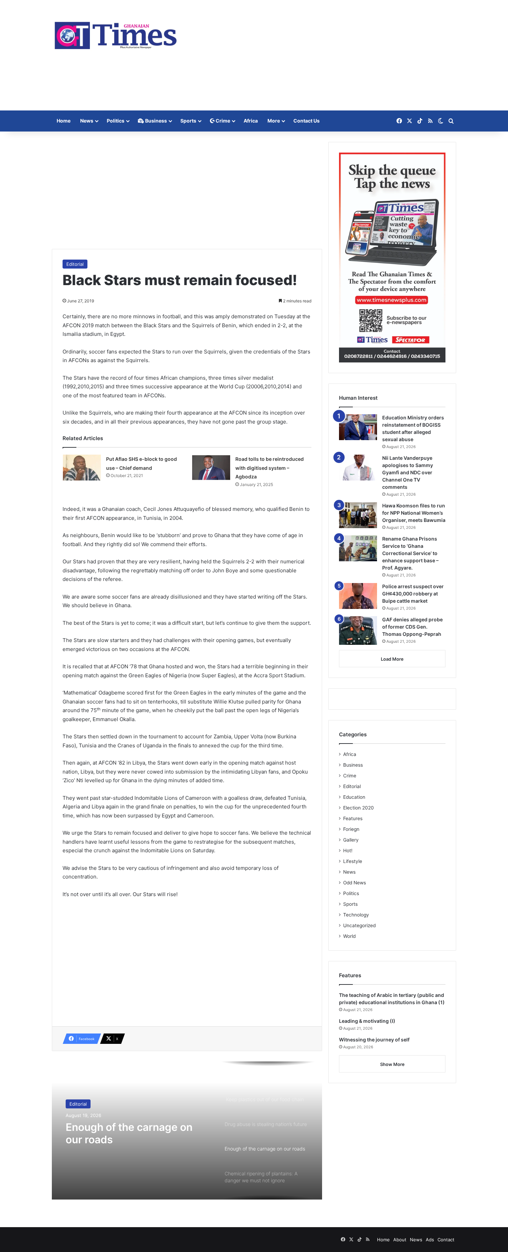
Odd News (354, 882)
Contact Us (306, 121)
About (399, 1239)
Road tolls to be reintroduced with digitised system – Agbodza (269, 467)
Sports (188, 121)
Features (353, 818)
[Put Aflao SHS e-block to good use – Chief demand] (82, 468)
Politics (115, 121)
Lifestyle (352, 861)
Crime (222, 121)
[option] (187, 1130)
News (86, 121)
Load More (392, 659)
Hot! (347, 850)
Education (354, 797)
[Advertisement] (323, 55)
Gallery (351, 840)
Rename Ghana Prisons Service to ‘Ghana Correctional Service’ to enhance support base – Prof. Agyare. (410, 553)
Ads (430, 1239)
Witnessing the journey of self (374, 1039)
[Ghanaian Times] (116, 33)
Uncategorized (359, 925)
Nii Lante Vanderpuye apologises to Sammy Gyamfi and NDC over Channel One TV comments (407, 472)
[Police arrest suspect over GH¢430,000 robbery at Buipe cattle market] (358, 596)
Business (155, 121)
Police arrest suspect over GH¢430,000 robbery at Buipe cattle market (413, 593)
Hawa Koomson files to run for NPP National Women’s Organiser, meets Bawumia (413, 513)
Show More (392, 1064)
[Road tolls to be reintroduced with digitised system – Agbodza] (211, 468)
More (273, 121)
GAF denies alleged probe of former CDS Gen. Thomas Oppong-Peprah (412, 627)
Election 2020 (358, 808)
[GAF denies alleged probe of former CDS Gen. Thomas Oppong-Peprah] (358, 630)
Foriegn (351, 829)
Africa (251, 121)
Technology (356, 915)
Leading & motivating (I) (367, 1021)
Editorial (75, 264)
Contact (446, 1239)
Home (63, 121)
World (349, 936)
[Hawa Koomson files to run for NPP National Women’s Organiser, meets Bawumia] (358, 515)
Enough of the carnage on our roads (129, 1133)
